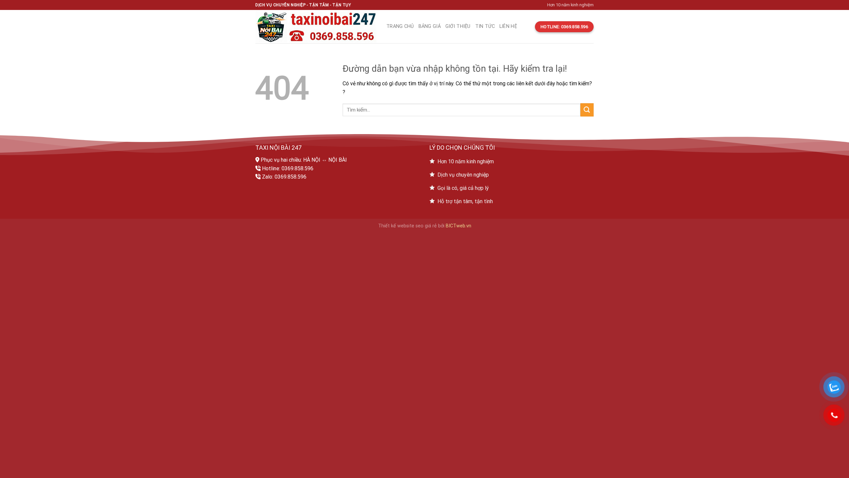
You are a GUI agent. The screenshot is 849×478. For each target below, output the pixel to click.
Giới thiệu (458, 26)
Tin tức (485, 26)
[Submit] (587, 109)
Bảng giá (430, 26)
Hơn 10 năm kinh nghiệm (570, 4)
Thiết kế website (396, 226)
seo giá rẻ (426, 226)
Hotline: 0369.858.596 (287, 168)
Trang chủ (400, 26)
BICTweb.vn (458, 226)
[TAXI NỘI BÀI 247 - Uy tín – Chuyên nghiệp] (315, 26)
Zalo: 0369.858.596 (284, 177)
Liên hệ (508, 26)
